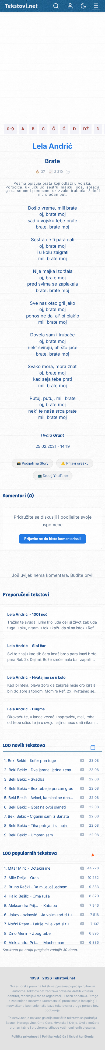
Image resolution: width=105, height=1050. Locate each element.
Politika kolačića (54, 1036)
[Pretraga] (56, 6)
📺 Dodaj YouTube (52, 475)
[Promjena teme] (83, 5)
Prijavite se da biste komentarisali (52, 539)
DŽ (86, 129)
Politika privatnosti (25, 1036)
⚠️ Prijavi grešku (75, 463)
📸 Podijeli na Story (32, 463)
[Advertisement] (52, 67)
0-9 (10, 129)
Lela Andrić (52, 146)
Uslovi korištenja (81, 1036)
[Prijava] (70, 5)
